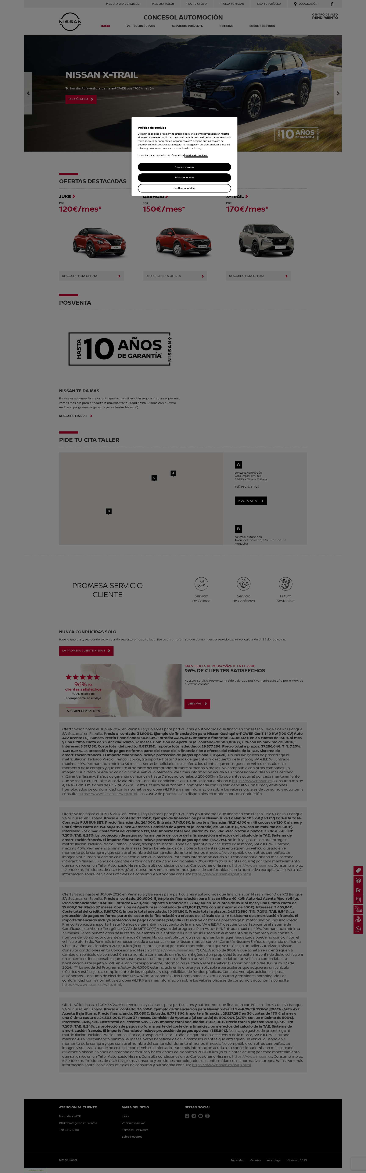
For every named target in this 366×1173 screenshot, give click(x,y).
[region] (184, 156)
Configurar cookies (184, 188)
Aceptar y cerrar (184, 167)
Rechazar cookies (184, 177)
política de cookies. (196, 155)
